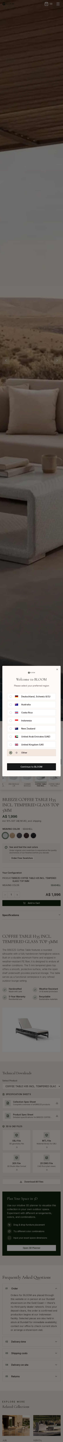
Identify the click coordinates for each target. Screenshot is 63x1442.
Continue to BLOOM (31, 766)
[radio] (11, 696)
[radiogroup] (31, 724)
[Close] (57, 669)
